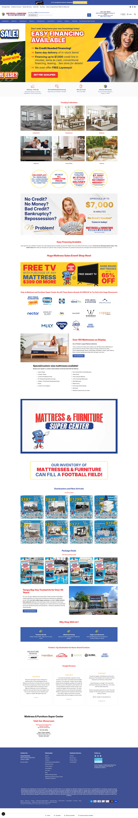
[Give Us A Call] (81, 88)
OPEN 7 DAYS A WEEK (105, 16)
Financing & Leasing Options (52, 760)
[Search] (89, 15)
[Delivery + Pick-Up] (32, 88)
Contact (47, 758)
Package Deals (6, 6)
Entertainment (41, 21)
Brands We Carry (27, 6)
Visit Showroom (78, 354)
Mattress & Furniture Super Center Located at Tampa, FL (44, 800)
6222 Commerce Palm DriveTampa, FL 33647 (27, 756)
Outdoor (67, 21)
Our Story (42, 6)
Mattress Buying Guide (51, 773)
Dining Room (23, 21)
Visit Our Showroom (30, 609)
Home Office (50, 21)
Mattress (31, 21)
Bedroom (14, 21)
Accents (59, 21)
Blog (46, 771)
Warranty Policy (49, 762)
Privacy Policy (48, 765)
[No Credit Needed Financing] (57, 88)
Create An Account (16, 6)
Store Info (35, 6)
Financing (74, 21)
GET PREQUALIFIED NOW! (80, 2)
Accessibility (48, 767)
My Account (73, 756)
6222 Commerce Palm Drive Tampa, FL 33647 (105, 14)
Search (47, 754)
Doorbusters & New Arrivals (87, 21)
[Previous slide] (4, 52)
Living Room (5, 21)
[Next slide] (134, 52)
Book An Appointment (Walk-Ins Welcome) (57, 6)
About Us (47, 756)
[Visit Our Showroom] (105, 88)
